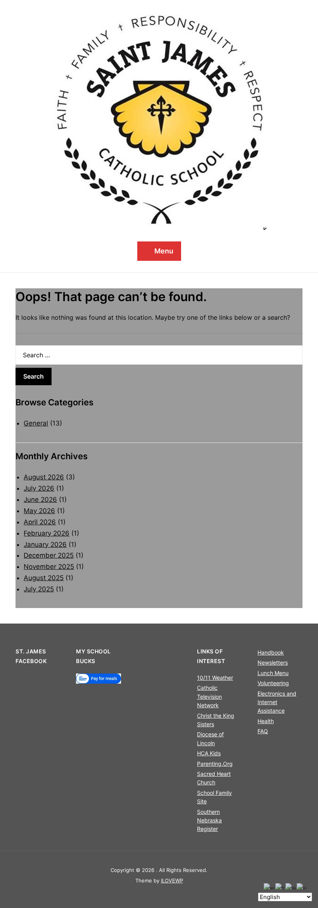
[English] (269, 887)
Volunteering (273, 683)
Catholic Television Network (209, 696)
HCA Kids (209, 753)
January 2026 (45, 544)
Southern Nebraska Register (209, 820)
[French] (280, 887)
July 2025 (39, 589)
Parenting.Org (215, 763)
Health (266, 721)
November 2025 (49, 566)
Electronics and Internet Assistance (277, 702)
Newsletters (273, 662)
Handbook (271, 652)
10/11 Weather (215, 677)
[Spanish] (291, 887)
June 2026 (40, 499)
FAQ (263, 731)
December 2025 (49, 555)
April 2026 (40, 522)
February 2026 (46, 533)
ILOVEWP (172, 880)
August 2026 (44, 477)
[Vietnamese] (302, 887)
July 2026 (39, 488)
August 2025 (44, 578)
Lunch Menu (273, 673)
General (36, 423)
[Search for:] (159, 355)
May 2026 (39, 511)
